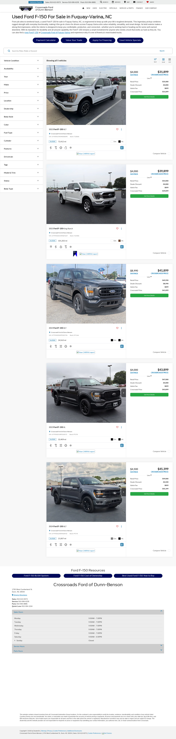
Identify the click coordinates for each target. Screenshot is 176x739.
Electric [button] (103, 8)
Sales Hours (18, 612)
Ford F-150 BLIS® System (36, 576)
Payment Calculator (46, 40)
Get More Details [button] (149, 97)
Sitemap (43, 731)
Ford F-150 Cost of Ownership (88, 576)
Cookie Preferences (59, 731)
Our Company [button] (151, 8)
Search (162, 51)
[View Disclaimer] (71, 147)
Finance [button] (139, 8)
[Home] (83, 8)
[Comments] (122, 147)
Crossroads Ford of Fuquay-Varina (55, 33)
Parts (82, 2)
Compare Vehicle (159, 153)
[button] (123, 95)
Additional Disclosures (74, 731)
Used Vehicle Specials (130, 40)
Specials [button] (113, 8)
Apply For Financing (102, 40)
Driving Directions (20, 595)
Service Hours (19, 646)
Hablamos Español (36, 2)
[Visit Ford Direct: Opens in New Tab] (107, 733)
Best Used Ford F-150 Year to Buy (138, 576)
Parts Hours (18, 651)
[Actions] (121, 129)
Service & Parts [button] (126, 8)
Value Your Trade (74, 40)
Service (65, 2)
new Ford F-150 (31, 33)
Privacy (49, 731)
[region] (149, 86)
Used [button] (95, 8)
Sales (47, 2)
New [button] (88, 8)
